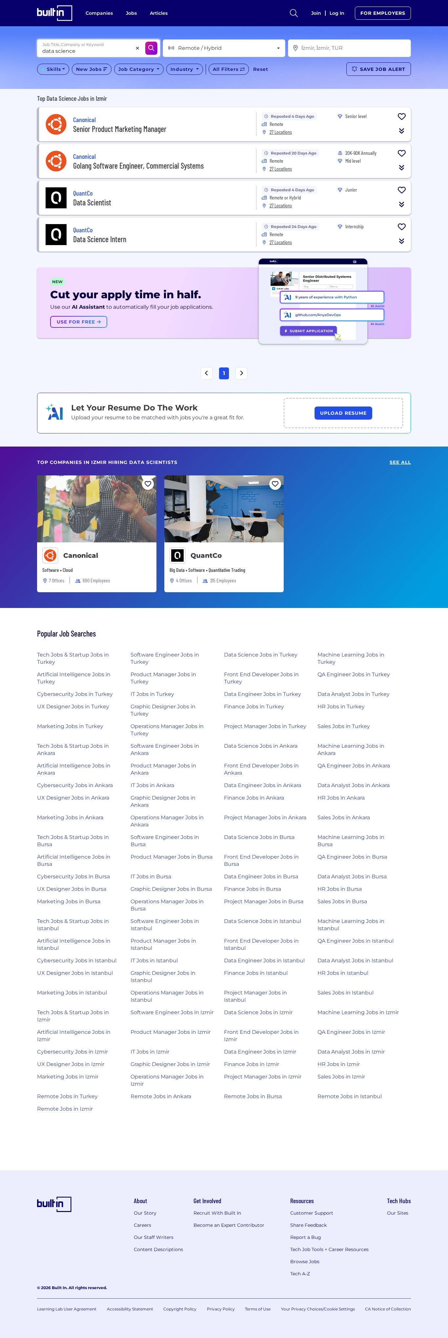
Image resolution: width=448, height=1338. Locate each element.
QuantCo (206, 555)
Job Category (137, 69)
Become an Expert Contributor (228, 1225)
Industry (183, 69)
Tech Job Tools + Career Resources (329, 1249)
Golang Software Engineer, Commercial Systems (138, 165)
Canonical (80, 555)
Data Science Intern (99, 239)
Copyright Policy (179, 1309)
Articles (159, 13)
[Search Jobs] (151, 48)
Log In (337, 13)
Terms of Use (258, 1309)
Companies (99, 13)
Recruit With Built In (217, 1213)
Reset (260, 69)
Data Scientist (92, 202)
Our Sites (397, 1213)
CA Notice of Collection (388, 1309)
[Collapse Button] (401, 130)
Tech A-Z (300, 1274)
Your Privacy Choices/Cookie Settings (318, 1309)
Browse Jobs (304, 1262)
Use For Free (77, 322)
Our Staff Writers (153, 1237)
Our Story (145, 1213)
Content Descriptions (158, 1249)
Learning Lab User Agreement (66, 1309)
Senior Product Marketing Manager (119, 129)
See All (400, 462)
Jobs (131, 13)
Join (316, 13)
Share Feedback (308, 1225)
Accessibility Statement (130, 1309)
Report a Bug (305, 1237)
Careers (142, 1225)
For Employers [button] (382, 13)
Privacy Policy (221, 1309)
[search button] (294, 13)
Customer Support (311, 1213)
